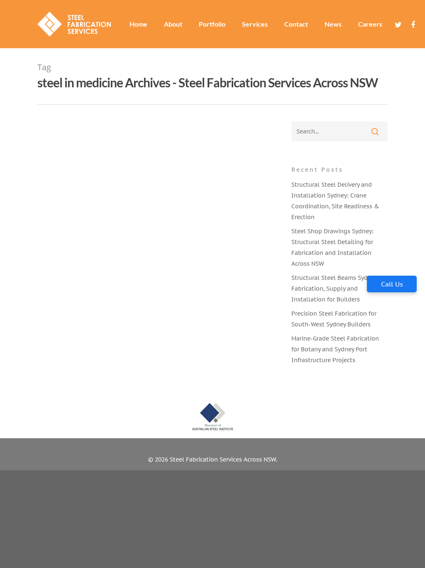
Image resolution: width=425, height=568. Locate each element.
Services (255, 24)
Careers (370, 24)
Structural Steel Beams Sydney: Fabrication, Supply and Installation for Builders (335, 288)
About (173, 24)
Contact (296, 24)
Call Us (392, 284)
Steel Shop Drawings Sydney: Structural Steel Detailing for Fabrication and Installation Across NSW (332, 247)
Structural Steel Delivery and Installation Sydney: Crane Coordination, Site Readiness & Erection (335, 201)
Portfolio (212, 24)
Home (138, 24)
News (333, 24)
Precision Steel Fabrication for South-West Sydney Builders (333, 319)
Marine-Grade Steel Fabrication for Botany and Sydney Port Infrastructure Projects (335, 349)
